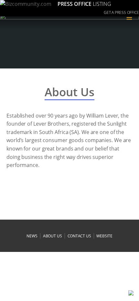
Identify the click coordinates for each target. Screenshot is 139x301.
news (32, 236)
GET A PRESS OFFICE (121, 12)
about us (52, 236)
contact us (79, 236)
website (104, 236)
